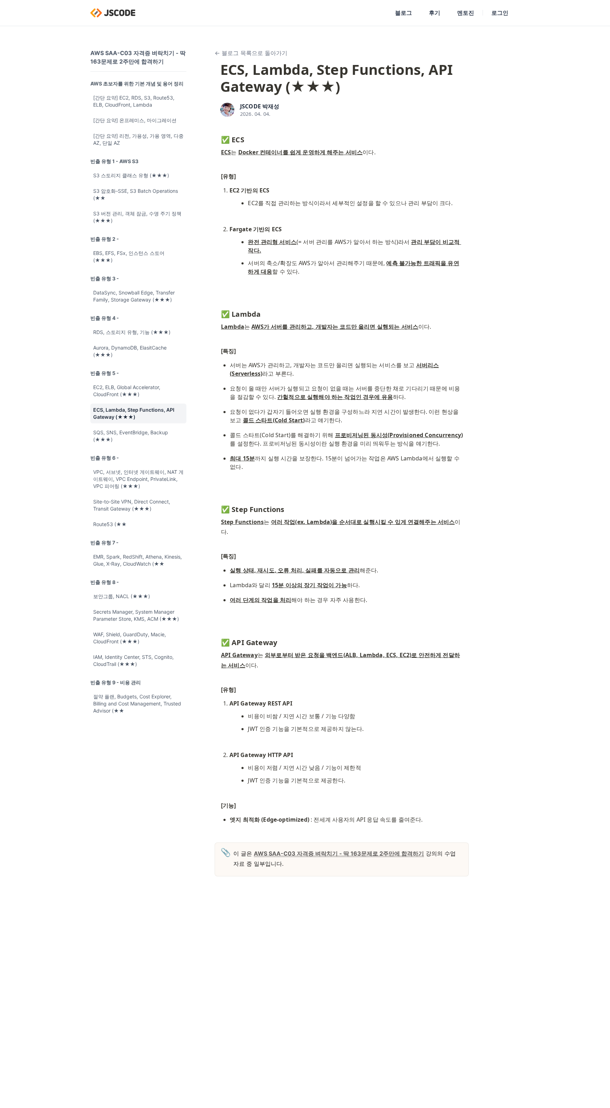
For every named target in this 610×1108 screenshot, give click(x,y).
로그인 (499, 12)
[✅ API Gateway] (217, 641)
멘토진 (465, 12)
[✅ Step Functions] (217, 508)
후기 (434, 12)
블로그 (403, 12)
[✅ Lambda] (217, 312)
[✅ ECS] (217, 138)
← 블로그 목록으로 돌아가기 (251, 52)
